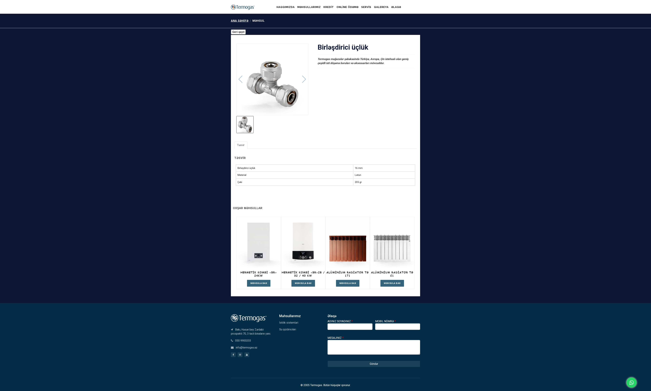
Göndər (374, 363)
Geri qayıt (238, 32)
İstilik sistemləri (288, 322)
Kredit (328, 7)
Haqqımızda (286, 7)
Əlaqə (396, 7)
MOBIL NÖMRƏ (385, 321)
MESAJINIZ (335, 337)
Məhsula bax (258, 283)
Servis (366, 7)
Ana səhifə (240, 20)
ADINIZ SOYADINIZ (340, 321)
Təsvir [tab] (240, 145)
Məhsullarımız (309, 7)
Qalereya (381, 7)
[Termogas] (249, 317)
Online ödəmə (348, 7)
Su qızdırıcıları (287, 329)
